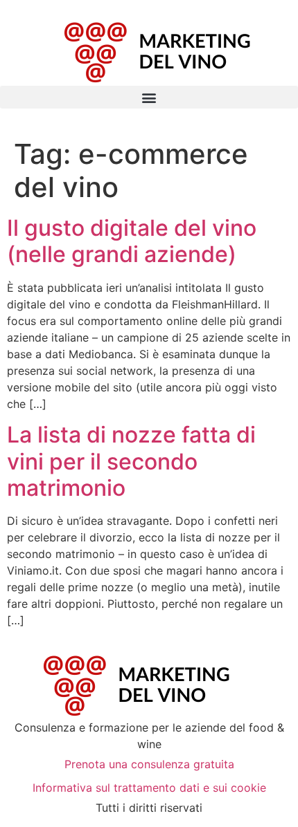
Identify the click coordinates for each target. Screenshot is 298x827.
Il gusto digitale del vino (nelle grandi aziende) (131, 241)
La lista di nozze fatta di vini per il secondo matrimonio (131, 461)
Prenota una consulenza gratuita (149, 764)
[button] (149, 97)
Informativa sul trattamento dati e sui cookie (149, 788)
